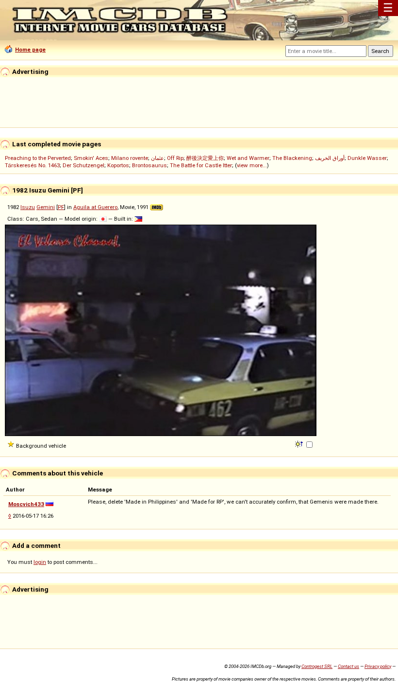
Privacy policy (378, 666)
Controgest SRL (316, 666)
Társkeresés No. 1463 (32, 165)
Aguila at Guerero (95, 207)
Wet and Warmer (248, 158)
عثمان (157, 158)
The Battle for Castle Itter (201, 165)
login (39, 562)
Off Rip (175, 158)
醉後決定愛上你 (205, 158)
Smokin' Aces (91, 158)
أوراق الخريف (330, 158)
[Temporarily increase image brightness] (299, 443)
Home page (30, 49)
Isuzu (27, 207)
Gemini (45, 207)
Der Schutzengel (83, 165)
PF (61, 207)
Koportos (118, 165)
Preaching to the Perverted (38, 158)
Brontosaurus (149, 165)
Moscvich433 (26, 504)
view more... (252, 165)
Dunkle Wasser (367, 158)
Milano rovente (129, 158)
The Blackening (292, 158)
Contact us (348, 666)
